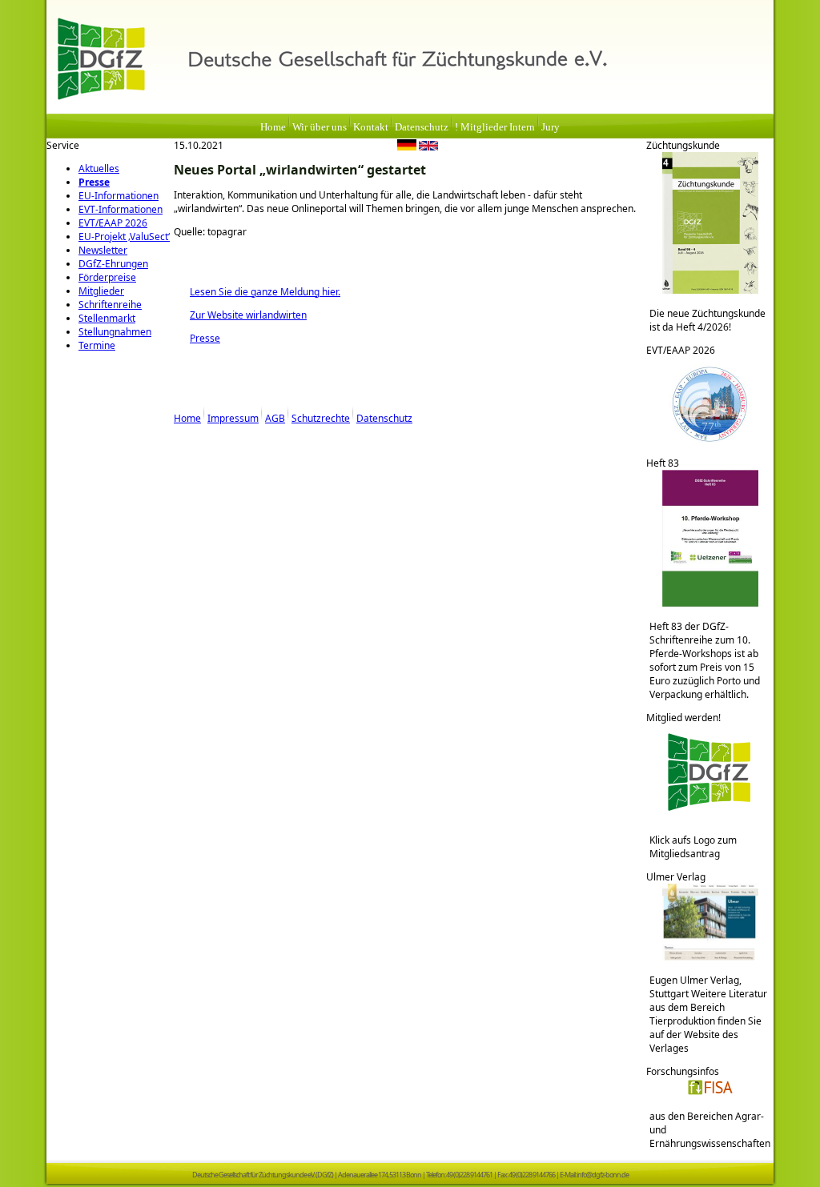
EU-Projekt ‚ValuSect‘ (124, 236)
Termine (96, 345)
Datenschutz (421, 127)
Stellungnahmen (114, 332)
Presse (94, 182)
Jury (550, 127)
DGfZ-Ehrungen (113, 264)
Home (273, 127)
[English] (428, 147)
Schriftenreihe (110, 304)
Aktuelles (98, 168)
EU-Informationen (118, 196)
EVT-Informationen (120, 209)
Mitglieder (101, 291)
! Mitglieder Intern (495, 127)
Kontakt (370, 127)
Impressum (233, 418)
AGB (275, 418)
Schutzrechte (320, 418)
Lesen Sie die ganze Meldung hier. (257, 292)
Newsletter (102, 250)
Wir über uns (319, 127)
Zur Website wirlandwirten (240, 315)
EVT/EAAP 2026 (112, 223)
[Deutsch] (406, 147)
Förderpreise (107, 277)
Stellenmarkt (106, 318)
